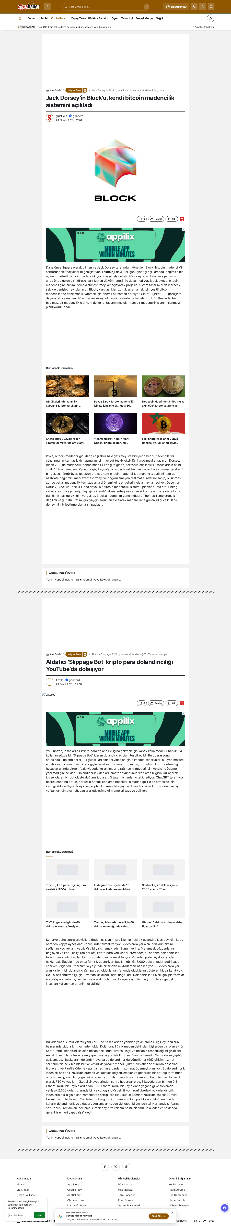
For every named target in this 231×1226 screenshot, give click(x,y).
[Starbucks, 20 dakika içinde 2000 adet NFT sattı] (163, 876)
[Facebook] (105, 1167)
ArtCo (59, 680)
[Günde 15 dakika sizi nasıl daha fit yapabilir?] (163, 913)
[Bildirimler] (211, 6)
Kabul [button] (39, 1215)
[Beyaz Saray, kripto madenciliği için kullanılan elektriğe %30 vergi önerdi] (115, 392)
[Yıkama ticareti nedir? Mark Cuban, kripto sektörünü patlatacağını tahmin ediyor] (115, 430)
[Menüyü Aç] (47, 6)
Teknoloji (108, 272)
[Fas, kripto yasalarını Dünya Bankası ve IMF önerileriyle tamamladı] (163, 430)
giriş (79, 579)
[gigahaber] (29, 6)
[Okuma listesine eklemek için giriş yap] (182, 219)
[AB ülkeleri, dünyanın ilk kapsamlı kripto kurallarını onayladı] (67, 392)
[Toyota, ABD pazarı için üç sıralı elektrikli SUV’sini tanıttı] (67, 876)
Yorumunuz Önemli (62, 573)
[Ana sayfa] (19, 18)
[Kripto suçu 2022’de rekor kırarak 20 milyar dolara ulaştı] (67, 430)
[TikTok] (126, 1167)
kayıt (103, 579)
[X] (115, 1167)
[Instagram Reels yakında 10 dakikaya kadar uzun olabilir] (115, 876)
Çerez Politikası (15, 1215)
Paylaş (211, 1221)
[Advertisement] (115, 61)
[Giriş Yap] (202, 6)
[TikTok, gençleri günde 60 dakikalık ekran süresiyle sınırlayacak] (67, 913)
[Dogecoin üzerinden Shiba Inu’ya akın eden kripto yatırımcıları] (163, 392)
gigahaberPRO (179, 6)
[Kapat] (172, 1212)
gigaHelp (61, 116)
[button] (194, 6)
